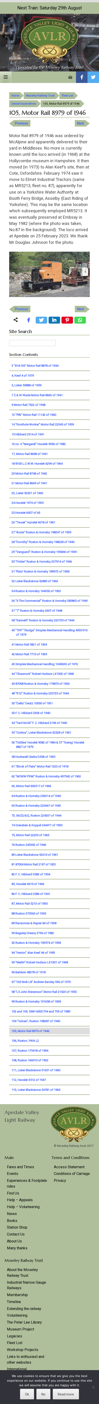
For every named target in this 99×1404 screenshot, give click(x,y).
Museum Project (20, 1329)
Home (15, 95)
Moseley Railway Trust (40, 95)
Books (12, 1220)
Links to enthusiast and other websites (25, 1359)
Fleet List (67, 95)
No (43, 1394)
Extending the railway (24, 1309)
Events (12, 1173)
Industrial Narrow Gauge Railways (26, 1285)
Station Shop (17, 1227)
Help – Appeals (20, 1200)
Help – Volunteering (23, 1207)
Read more (66, 1394)
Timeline (14, 1302)
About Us (14, 1241)
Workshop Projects (22, 1350)
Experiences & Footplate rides (27, 1183)
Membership (17, 1295)
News (12, 1214)
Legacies (14, 1336)
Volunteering (17, 1315)
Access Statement (69, 1167)
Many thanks (17, 1248)
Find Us (13, 1193)
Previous (21, 123)
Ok (27, 1394)
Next (80, 123)
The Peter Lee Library (24, 1322)
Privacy (60, 1180)
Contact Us (16, 1234)
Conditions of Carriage (72, 1173)
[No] (93, 1387)
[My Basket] (70, 77)
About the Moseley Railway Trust (22, 1273)
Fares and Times (20, 1167)
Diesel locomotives (24, 103)
